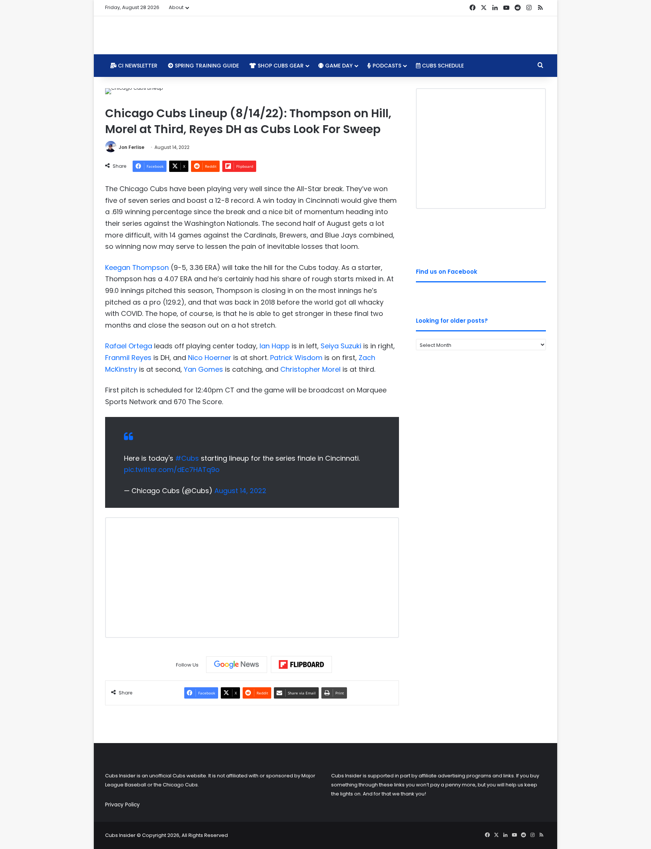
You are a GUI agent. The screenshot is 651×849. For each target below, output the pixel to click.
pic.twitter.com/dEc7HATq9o (172, 469)
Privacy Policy (122, 804)
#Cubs (187, 458)
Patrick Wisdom (296, 357)
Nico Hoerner (209, 357)
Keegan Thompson (137, 267)
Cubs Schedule (442, 65)
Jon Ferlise (131, 147)
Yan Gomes (203, 369)
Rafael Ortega (128, 346)
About (176, 7)
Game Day (338, 65)
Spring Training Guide (206, 65)
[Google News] (236, 664)
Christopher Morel (310, 369)
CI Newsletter (136, 65)
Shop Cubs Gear (280, 65)
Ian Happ (275, 346)
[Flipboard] (301, 664)
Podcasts (386, 65)
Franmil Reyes (128, 357)
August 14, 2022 (240, 490)
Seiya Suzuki (341, 346)
